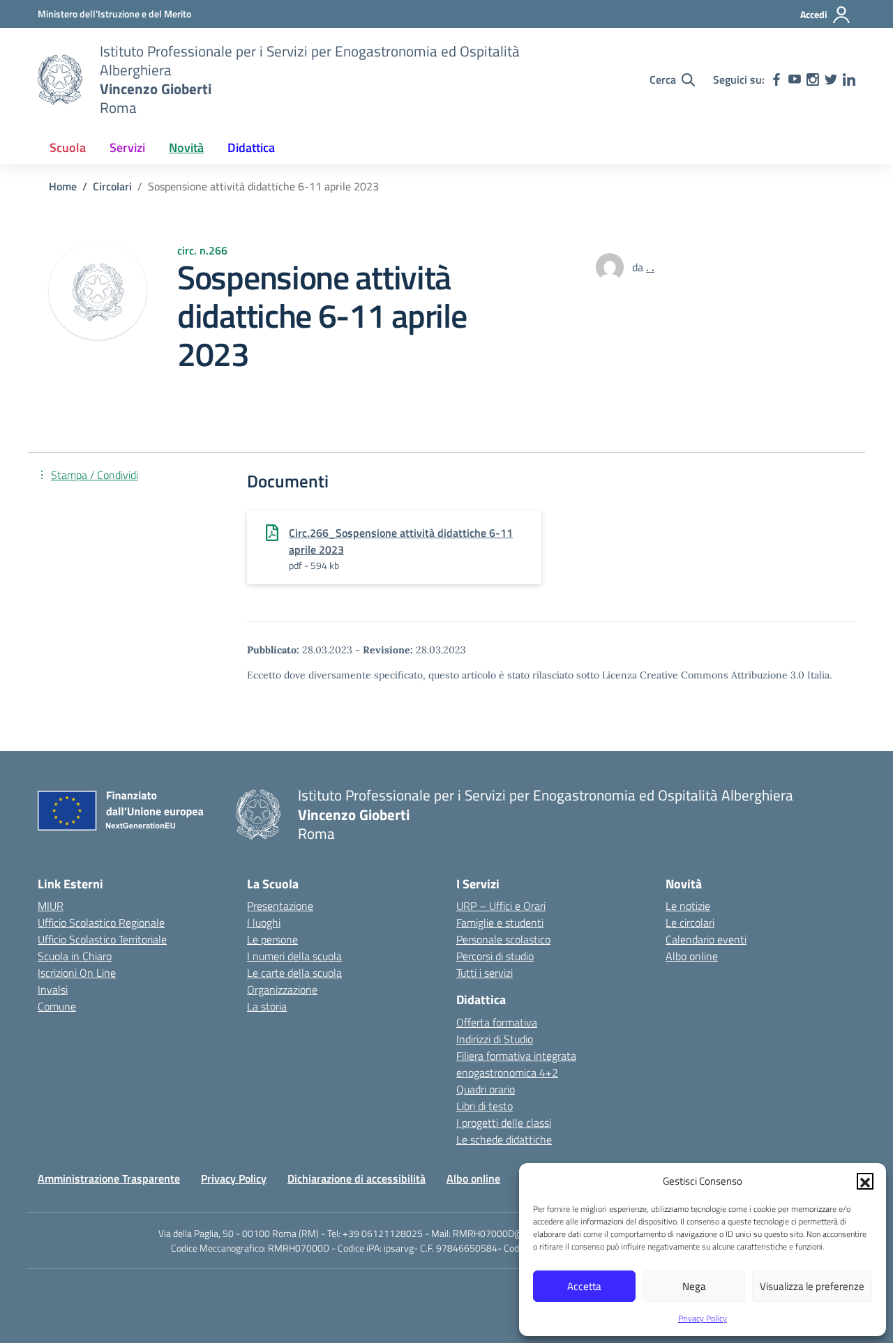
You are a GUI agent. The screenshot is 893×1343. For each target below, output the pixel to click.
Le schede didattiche (504, 1139)
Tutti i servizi (484, 972)
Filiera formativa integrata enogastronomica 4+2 (516, 1064)
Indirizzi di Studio (494, 1039)
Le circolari (690, 922)
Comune (57, 1006)
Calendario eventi (706, 939)
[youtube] (794, 79)
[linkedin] (849, 79)
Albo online (692, 956)
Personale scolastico (503, 939)
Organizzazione (282, 989)
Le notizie (688, 905)
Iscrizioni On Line (77, 972)
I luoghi (263, 922)
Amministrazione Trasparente (109, 1178)
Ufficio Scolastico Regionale (101, 922)
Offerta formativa (496, 1022)
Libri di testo (484, 1106)
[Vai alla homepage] (60, 79)
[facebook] (776, 79)
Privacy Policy (702, 1318)
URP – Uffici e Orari (501, 905)
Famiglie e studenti (499, 922)
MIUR (50, 905)
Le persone (272, 939)
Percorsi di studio (495, 956)
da (639, 267)
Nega (694, 1286)
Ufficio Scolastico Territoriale (102, 939)
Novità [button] (186, 147)
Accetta (584, 1286)
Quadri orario (485, 1089)
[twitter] (831, 79)
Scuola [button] (68, 147)
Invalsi (53, 989)
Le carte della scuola (294, 972)
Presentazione (280, 905)
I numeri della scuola (294, 956)
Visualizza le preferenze (812, 1286)
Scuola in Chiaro (75, 956)
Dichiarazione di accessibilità (356, 1178)
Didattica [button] (251, 147)
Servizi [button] (127, 147)
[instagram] (812, 79)
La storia (267, 1006)
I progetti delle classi (503, 1122)
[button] (865, 1181)
